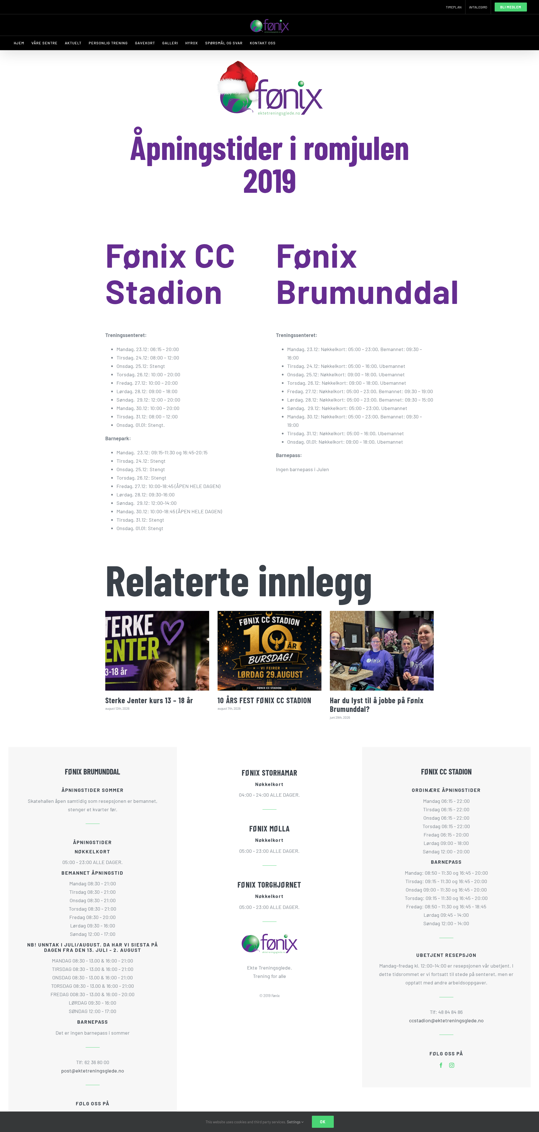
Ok (323, 1121)
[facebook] (441, 1065)
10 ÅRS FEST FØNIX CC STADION (264, 700)
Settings (294, 1122)
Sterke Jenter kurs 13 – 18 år (149, 700)
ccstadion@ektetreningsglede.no (446, 1020)
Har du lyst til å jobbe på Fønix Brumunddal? (377, 704)
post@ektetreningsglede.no (92, 1070)
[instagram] (451, 1065)
